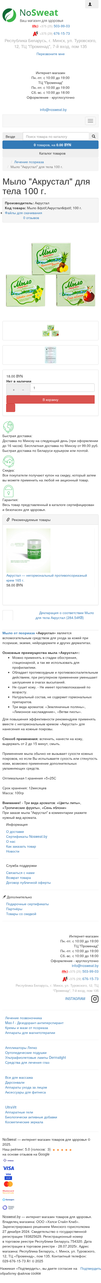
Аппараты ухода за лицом (26, 1087)
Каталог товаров (51, 153)
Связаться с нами (20, 872)
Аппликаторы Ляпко (21, 1047)
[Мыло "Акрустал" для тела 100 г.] (50, 274)
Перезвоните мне (51, 53)
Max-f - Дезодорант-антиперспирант (34, 1022)
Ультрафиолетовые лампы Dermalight (35, 1057)
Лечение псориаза (29, 161)
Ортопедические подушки (26, 1052)
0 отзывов (31, 217)
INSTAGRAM (75, 998)
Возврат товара (18, 877)
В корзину (50, 399)
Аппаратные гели (19, 1111)
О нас (10, 841)
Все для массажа (19, 1077)
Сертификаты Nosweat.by (26, 836)
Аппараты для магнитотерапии (30, 1032)
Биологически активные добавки (31, 1116)
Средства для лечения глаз (27, 1062)
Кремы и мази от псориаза (26, 1027)
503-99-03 (83, 971)
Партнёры (13, 908)
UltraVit (10, 1107)
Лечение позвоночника (23, 1017)
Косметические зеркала (24, 1121)
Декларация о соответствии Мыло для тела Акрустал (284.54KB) (65, 615)
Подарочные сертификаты (27, 903)
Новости (12, 851)
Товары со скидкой (20, 913)
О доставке (14, 831)
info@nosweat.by (53, 109)
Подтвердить (90, 1268)
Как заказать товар (20, 846)
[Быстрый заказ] (10, 408)
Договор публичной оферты (28, 882)
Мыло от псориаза (18, 632)
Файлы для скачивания (23, 212)
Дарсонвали (15, 1082)
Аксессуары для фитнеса (25, 1092)
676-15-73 (83, 978)
